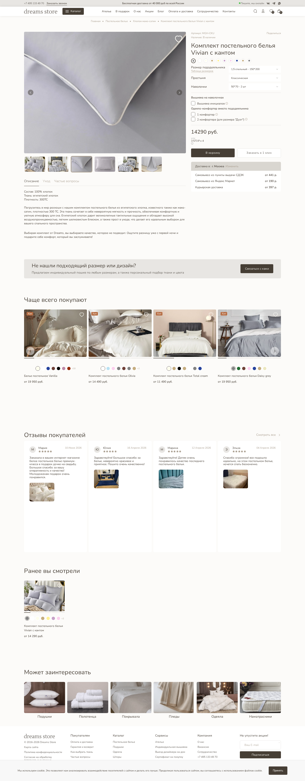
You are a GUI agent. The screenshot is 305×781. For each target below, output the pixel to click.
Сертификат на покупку (169, 757)
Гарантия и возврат (82, 747)
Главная (96, 21)
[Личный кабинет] (263, 12)
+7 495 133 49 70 (34, 3)
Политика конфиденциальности (43, 752)
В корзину (213, 153)
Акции (149, 11)
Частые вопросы (66, 181)
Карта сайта (31, 747)
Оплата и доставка (180, 11)
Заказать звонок (56, 3)
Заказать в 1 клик (259, 153)
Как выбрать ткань (82, 752)
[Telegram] (273, 3)
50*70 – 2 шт (238, 86)
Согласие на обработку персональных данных (38, 758)
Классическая (239, 78)
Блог (161, 11)
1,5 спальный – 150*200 (245, 69)
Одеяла (117, 752)
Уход (46, 181)
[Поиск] (255, 12)
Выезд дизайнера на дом (170, 752)
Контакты (229, 11)
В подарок (122, 11)
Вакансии (203, 747)
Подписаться (260, 755)
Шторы (117, 757)
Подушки (118, 747)
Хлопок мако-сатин (144, 21)
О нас (137, 11)
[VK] (268, 3)
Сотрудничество (207, 11)
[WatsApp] (279, 3)
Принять (278, 770)
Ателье (106, 11)
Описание (31, 181)
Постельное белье (117, 21)
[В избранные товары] (178, 39)
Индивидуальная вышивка (171, 747)
